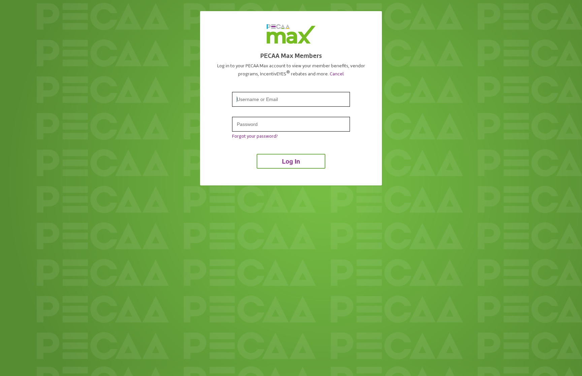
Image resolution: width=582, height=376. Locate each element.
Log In (291, 161)
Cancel (337, 73)
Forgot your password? (255, 136)
